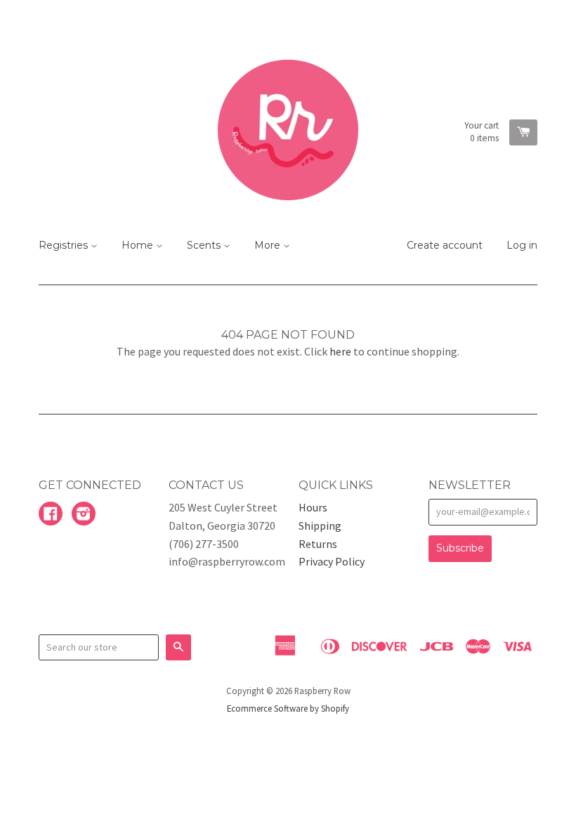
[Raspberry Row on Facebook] (51, 515)
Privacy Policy (332, 561)
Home (139, 245)
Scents (205, 245)
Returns (318, 544)
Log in (521, 245)
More (268, 245)
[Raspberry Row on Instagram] (84, 515)
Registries (65, 245)
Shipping (320, 525)
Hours (313, 507)
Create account (445, 245)
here (340, 351)
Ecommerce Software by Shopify (288, 708)
